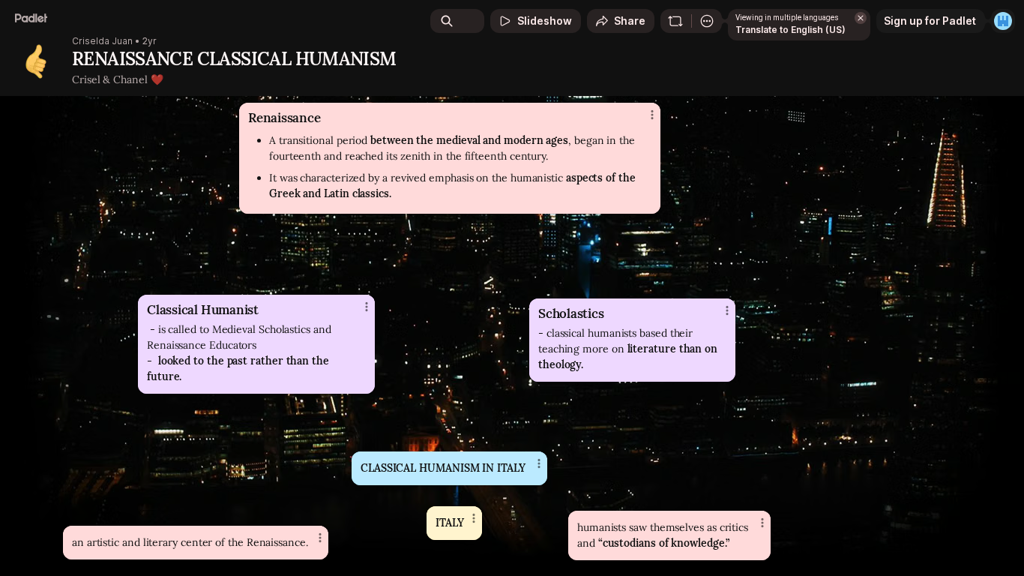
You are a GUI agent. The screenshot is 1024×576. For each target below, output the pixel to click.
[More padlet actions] (707, 21)
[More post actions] (762, 522)
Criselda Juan (102, 41)
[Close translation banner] (861, 18)
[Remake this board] (675, 21)
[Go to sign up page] (1003, 21)
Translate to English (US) (790, 29)
